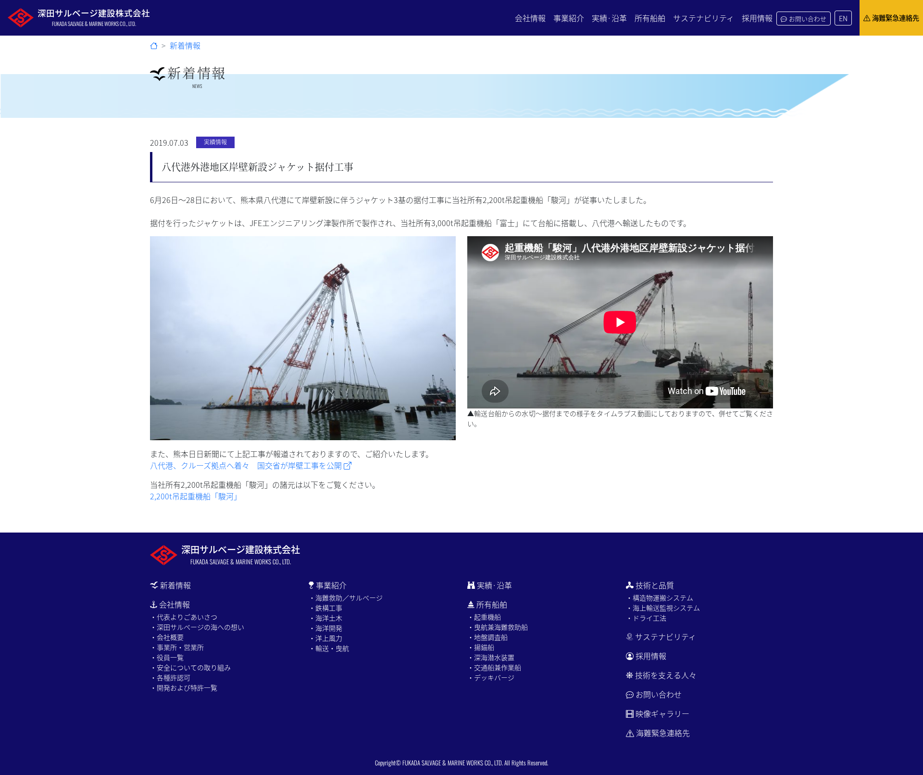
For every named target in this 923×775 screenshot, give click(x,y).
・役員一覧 (167, 657)
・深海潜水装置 (490, 657)
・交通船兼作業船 (494, 667)
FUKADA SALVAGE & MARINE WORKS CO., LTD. (452, 762)
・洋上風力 (325, 638)
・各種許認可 (170, 677)
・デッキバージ (490, 677)
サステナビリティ (703, 18)
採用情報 (757, 18)
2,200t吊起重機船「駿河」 (195, 496)
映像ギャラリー (662, 713)
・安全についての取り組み (190, 667)
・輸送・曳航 (329, 648)
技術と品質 (655, 585)
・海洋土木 (325, 618)
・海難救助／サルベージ (346, 597)
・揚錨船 (480, 647)
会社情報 (530, 18)
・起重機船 (484, 617)
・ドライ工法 (646, 618)
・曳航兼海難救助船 (497, 627)
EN (843, 18)
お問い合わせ (807, 18)
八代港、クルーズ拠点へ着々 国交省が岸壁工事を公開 (247, 465)
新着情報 (185, 45)
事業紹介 (568, 18)
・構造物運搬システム (659, 597)
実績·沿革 (609, 18)
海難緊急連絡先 (895, 18)
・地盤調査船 (487, 637)
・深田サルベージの (197, 627)
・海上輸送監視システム (663, 607)
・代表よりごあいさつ (183, 617)
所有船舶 (650, 18)
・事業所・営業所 (177, 647)
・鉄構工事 (325, 607)
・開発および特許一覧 (183, 687)
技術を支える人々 (666, 675)
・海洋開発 (325, 628)
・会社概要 (167, 637)
